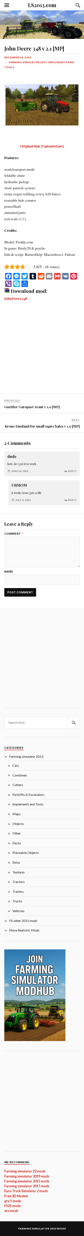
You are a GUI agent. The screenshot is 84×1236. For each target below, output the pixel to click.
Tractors (18, 882)
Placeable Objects (25, 852)
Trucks (17, 901)
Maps (16, 814)
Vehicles (18, 911)
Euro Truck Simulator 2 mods (26, 1191)
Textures (18, 872)
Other (16, 833)
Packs (16, 843)
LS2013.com (42, 4)
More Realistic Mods (24, 930)
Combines (19, 775)
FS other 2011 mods (23, 921)
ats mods (11, 1211)
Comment (13, 533)
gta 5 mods (12, 1201)
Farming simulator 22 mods (25, 1171)
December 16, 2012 (17, 57)
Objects (18, 824)
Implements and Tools (27, 804)
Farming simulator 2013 (28, 62)
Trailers (18, 891)
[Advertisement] (42, 350)
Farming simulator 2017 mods (26, 1186)
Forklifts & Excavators (28, 794)
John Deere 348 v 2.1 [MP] (34, 48)
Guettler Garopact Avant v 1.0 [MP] (32, 407)
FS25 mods (12, 1206)
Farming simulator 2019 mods (26, 1176)
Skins (16, 862)
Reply (72, 471)
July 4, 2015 (23, 500)
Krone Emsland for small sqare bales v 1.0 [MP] (42, 426)
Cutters (17, 785)
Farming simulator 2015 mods (26, 1181)
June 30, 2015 (19, 471)
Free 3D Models (16, 1196)
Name (8, 571)
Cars (15, 765)
